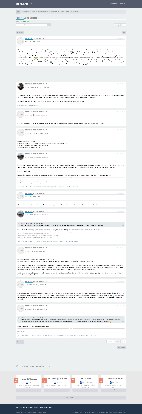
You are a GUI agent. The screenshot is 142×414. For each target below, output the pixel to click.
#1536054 (121, 193)
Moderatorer (26, 21)
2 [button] (124, 25)
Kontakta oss (48, 407)
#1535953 (121, 154)
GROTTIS (29, 42)
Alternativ (110, 341)
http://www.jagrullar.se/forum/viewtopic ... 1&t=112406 (39, 183)
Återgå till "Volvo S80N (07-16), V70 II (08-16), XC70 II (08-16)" (34, 366)
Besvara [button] (20, 32)
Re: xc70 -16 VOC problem (36, 84)
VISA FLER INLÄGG (71, 398)
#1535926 (121, 38)
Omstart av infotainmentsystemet (29, 379)
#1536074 (121, 248)
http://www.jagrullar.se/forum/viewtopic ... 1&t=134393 (45, 181)
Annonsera (19, 407)
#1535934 (121, 84)
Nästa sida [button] (121, 347)
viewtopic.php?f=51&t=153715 (42, 179)
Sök (32, 4)
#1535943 (121, 130)
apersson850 (30, 87)
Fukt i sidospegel (86, 378)
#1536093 (121, 281)
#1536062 (121, 211)
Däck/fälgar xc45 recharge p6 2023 (57, 379)
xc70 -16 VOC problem (26, 18)
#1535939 (121, 112)
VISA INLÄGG (29, 390)
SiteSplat (34, 412)
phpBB (44, 412)
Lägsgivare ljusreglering (114, 378)
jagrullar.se (22, 3)
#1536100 (121, 306)
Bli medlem (114, 3)
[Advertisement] (72, 357)
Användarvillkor (38, 407)
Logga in (122, 3)
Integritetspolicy (28, 407)
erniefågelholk (31, 133)
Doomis (29, 251)
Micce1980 (30, 157)
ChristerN (29, 309)
